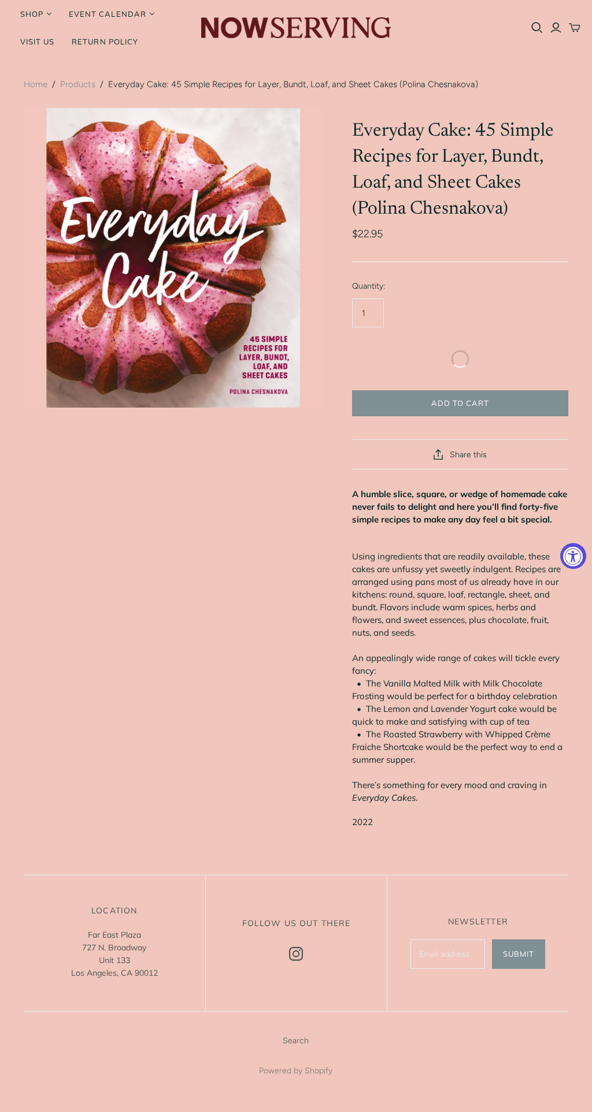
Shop (31, 13)
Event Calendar (107, 13)
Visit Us (37, 41)
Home (35, 84)
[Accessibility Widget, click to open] (573, 556)
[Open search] (537, 27)
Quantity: (368, 286)
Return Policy (105, 41)
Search (296, 1041)
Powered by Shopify (295, 1071)
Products (77, 84)
